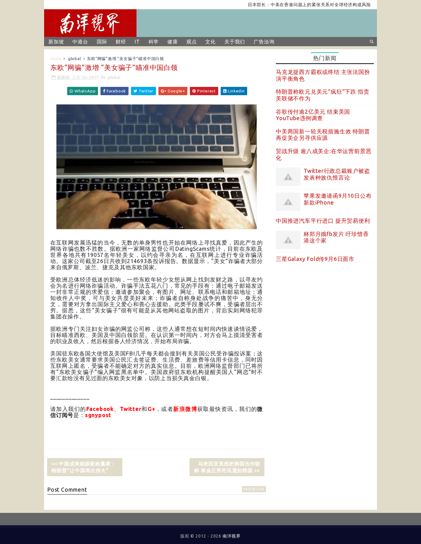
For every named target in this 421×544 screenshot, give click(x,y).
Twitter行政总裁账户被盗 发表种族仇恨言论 (337, 174)
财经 (121, 41)
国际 (102, 41)
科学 (154, 41)
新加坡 (56, 41)
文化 (210, 41)
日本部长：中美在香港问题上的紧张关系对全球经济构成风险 (299, 4)
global (74, 58)
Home (56, 58)
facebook (253, 489)
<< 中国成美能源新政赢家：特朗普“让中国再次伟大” (83, 467)
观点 (191, 41)
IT (137, 41)
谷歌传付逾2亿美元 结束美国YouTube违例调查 (313, 114)
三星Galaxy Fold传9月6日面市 (315, 259)
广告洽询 (264, 41)
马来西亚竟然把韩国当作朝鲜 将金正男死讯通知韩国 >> (227, 467)
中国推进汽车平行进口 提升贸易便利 (323, 220)
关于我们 (234, 41)
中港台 (80, 41)
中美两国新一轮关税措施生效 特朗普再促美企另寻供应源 (323, 134)
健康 (172, 41)
